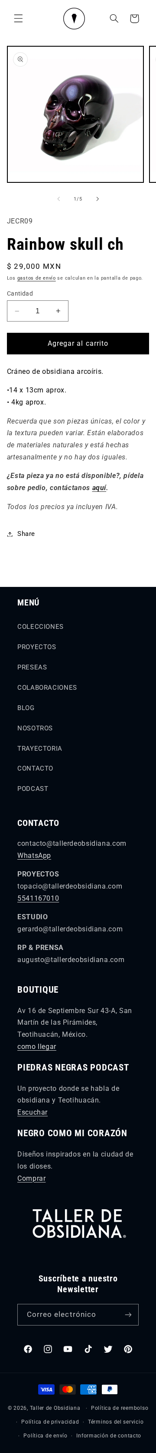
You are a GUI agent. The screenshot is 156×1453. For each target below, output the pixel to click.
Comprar (31, 1178)
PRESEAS (32, 667)
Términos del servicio (115, 1422)
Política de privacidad (50, 1422)
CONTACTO (35, 768)
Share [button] (26, 534)
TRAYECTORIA (39, 748)
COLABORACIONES (47, 687)
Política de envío (45, 1436)
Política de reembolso (119, 1408)
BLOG (26, 708)
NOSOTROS (35, 728)
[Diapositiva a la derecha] (97, 198)
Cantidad (20, 293)
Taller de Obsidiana (55, 1408)
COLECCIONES (40, 627)
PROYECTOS (36, 647)
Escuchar (32, 1112)
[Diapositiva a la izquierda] (58, 198)
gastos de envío (36, 278)
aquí (99, 488)
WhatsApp (34, 855)
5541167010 (38, 898)
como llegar (36, 1046)
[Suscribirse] (128, 1314)
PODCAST (32, 789)
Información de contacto (108, 1436)
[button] (18, 19)
